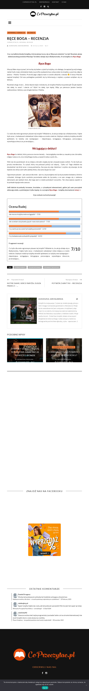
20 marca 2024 (38, 46)
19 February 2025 (66, 599)
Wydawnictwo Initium (51, 267)
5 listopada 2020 (23, 362)
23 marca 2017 (62, 362)
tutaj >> (78, 190)
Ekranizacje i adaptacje (24, 344)
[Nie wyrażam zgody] (86, 685)
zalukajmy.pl (23, 603)
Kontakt (55, 2)
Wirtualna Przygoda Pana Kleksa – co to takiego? (27, 608)
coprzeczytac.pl (30, 2)
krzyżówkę (37, 597)
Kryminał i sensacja (16, 33)
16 (72, 362)
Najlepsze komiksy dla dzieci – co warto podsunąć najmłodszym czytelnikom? (36, 599)
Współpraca (44, 2)
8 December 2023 (58, 620)
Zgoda (45, 688)
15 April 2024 (47, 608)
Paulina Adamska (64, 359)
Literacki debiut (20, 267)
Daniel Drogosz (24, 594)
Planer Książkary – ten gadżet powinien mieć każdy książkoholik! (32, 620)
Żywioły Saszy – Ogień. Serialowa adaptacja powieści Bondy (25, 351)
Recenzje (31, 33)
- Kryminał (22, 42)
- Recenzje (29, 42)
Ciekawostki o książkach (63, 347)
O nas (64, 2)
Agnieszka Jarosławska (19, 46)
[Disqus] (44, 402)
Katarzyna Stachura (25, 359)
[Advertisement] (25, 572)
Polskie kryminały (35, 267)
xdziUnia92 (22, 613)
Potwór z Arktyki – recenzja (67, 283)
